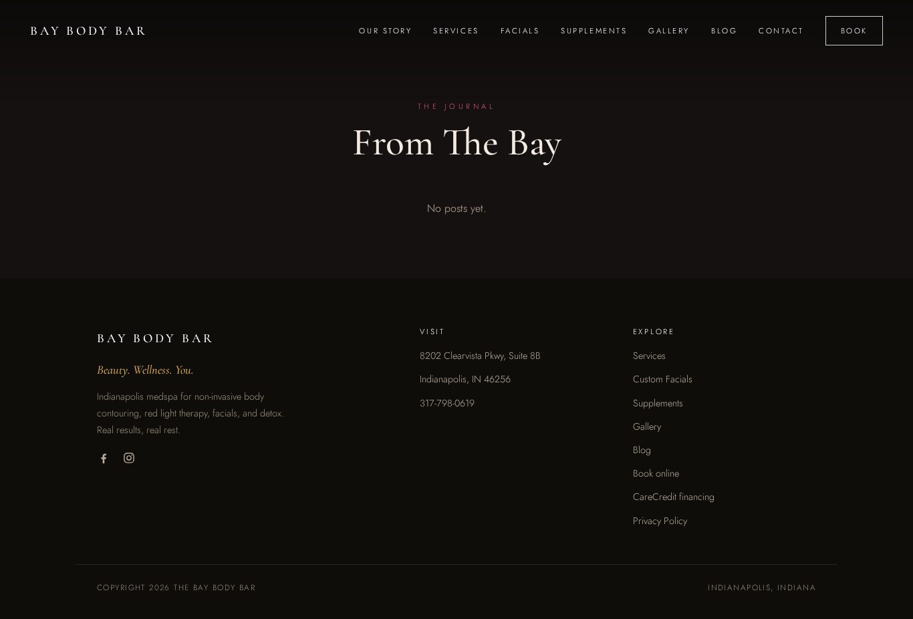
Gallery (669, 30)
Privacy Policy (660, 520)
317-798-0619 (447, 403)
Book (854, 30)
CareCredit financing (673, 496)
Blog (724, 30)
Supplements (594, 30)
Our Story (385, 30)
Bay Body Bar (88, 30)
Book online (656, 473)
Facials (520, 30)
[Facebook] (103, 458)
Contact (781, 30)
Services (456, 30)
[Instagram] (129, 458)
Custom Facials (662, 379)
